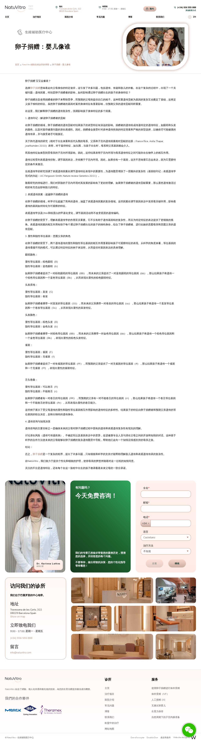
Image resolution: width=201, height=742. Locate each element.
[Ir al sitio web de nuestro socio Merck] (13, 710)
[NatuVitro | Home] (13, 679)
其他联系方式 (191, 10)
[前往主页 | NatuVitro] (15, 9)
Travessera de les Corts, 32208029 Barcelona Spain (70, 10)
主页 (7, 17)
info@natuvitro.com (20, 652)
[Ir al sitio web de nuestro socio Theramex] (50, 710)
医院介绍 (69, 17)
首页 (17, 64)
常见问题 (101, 17)
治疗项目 (37, 17)
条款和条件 (165, 737)
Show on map (17, 616)
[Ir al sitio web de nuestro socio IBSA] (30, 710)
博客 (130, 17)
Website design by (182, 737)
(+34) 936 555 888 (21, 638)
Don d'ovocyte (137, 737)
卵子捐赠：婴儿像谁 (61, 64)
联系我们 (160, 17)
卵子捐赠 (35, 88)
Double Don (152, 737)
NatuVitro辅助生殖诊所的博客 (35, 64)
